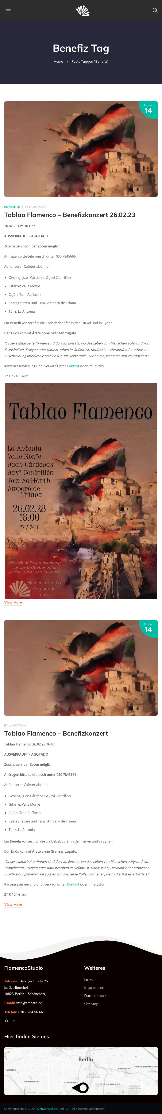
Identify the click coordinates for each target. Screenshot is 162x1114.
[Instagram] (14, 1021)
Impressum (94, 987)
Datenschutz (95, 995)
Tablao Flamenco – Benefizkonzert (56, 733)
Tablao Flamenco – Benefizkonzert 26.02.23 (69, 215)
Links (88, 979)
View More (13, 602)
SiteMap (91, 1003)
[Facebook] (6, 1021)
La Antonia (37, 207)
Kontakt (73, 366)
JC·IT (68, 1109)
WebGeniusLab (46, 1109)
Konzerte (12, 207)
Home (58, 61)
